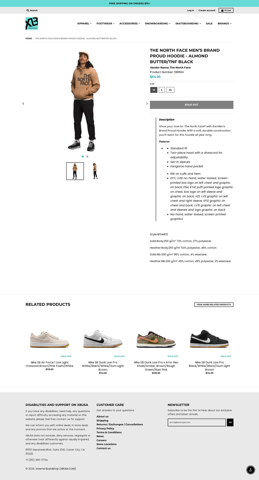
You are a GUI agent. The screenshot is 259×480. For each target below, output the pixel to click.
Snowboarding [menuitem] (156, 23)
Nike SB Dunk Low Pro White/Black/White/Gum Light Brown (103, 366)
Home (29, 38)
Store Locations (106, 444)
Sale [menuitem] (209, 23)
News (100, 436)
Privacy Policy (105, 428)
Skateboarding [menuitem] (187, 23)
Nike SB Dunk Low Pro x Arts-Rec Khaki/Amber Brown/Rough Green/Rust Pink (156, 366)
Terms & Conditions (109, 432)
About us (102, 416)
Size (152, 84)
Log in (190, 10)
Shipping (102, 420)
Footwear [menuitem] (104, 23)
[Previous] (23, 103)
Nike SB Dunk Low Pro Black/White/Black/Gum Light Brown (209, 366)
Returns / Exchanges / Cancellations (120, 424)
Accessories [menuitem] (128, 23)
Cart (227, 10)
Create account (207, 10)
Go (230, 422)
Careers (101, 440)
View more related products (214, 304)
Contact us (103, 448)
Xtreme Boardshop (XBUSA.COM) (56, 468)
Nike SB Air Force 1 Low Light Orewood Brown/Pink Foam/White (49, 364)
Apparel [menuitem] (83, 23)
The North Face (180, 67)
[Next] (147, 103)
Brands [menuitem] (223, 23)
